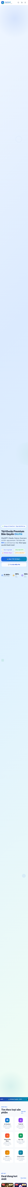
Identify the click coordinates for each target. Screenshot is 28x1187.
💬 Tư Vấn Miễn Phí (14, 564)
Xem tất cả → (23, 1112)
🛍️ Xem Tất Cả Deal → (14, 559)
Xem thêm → (23, 1178)
